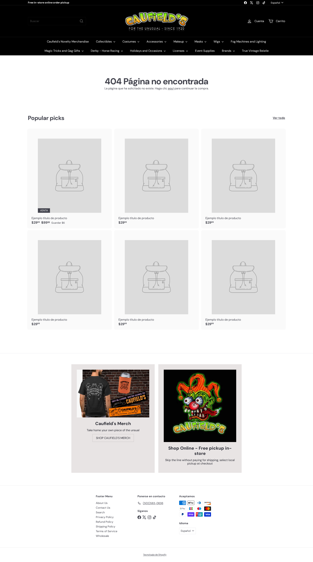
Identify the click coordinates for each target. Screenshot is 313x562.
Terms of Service (106, 531)
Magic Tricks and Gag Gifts (63, 51)
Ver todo (279, 118)
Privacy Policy (105, 517)
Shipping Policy (105, 526)
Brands (227, 51)
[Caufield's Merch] (113, 393)
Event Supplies (205, 51)
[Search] (81, 21)
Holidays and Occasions (146, 51)
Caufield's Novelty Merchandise (68, 41)
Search (100, 512)
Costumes (129, 41)
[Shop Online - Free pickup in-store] (200, 406)
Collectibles (104, 41)
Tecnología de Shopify (154, 554)
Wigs (217, 41)
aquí (171, 88)
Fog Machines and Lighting (248, 41)
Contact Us (103, 508)
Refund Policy (104, 522)
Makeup (179, 41)
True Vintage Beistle (255, 51)
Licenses (179, 51)
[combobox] (57, 21)
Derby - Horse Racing (105, 51)
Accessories (155, 41)
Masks (199, 41)
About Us (102, 503)
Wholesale (102, 536)
